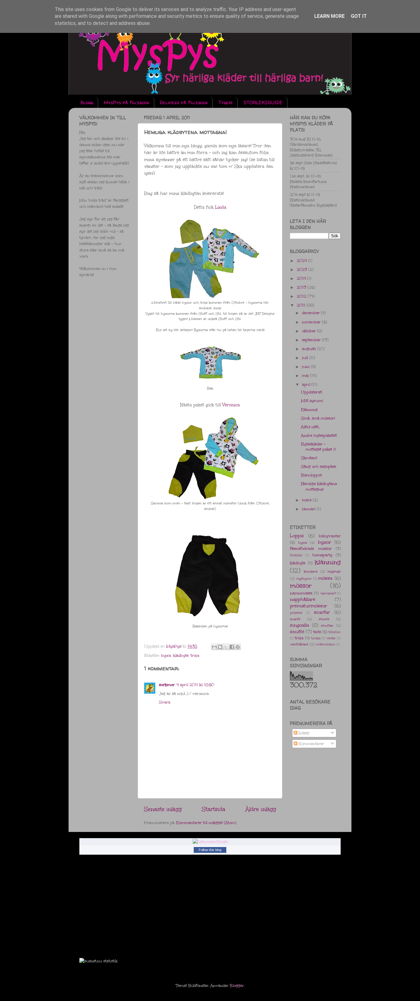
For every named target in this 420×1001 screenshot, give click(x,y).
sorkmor (167, 684)
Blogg (87, 102)
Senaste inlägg (163, 809)
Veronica (231, 405)
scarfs (295, 619)
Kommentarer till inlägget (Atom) (206, 822)
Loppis (297, 536)
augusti (309, 348)
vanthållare (299, 644)
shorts (324, 619)
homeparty (322, 555)
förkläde (296, 555)
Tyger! (226, 102)
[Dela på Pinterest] (238, 647)
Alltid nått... (310, 426)
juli (305, 357)
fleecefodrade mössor (311, 548)
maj (306, 375)
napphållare (302, 599)
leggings (334, 571)
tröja (195, 655)
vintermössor (325, 644)
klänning (328, 562)
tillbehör (334, 632)
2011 (302, 305)
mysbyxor (304, 579)
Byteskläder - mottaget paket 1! (318, 446)
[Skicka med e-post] (214, 647)
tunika (315, 638)
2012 (302, 296)
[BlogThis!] (220, 647)
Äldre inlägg (260, 809)
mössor (301, 585)
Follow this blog (210, 850)
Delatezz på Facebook (184, 102)
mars (307, 499)
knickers (311, 571)
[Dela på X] (226, 647)
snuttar (327, 625)
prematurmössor (308, 606)
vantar (331, 638)
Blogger (237, 985)
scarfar (322, 612)
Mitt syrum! (312, 400)
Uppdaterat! (311, 392)
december (311, 312)
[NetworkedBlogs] (210, 841)
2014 (302, 278)
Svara (164, 702)
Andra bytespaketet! (319, 435)
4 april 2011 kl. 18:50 (195, 684)
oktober (309, 330)
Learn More (329, 16)
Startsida (213, 809)
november (312, 322)
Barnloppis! (311, 475)
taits (317, 631)
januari (309, 508)
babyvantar (330, 535)
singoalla (299, 625)
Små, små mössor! (318, 418)
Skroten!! (309, 457)
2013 (302, 287)
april (306, 384)
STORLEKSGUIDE (263, 102)
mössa (325, 578)
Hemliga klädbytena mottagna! (319, 486)
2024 (302, 260)
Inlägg (303, 732)
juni (306, 366)
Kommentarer (310, 743)
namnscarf (328, 593)
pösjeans (296, 613)
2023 (302, 269)
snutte (297, 632)
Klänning (309, 409)
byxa (166, 655)
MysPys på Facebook (126, 102)
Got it (359, 16)
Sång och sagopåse (318, 466)
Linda (220, 207)
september (312, 339)
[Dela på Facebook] (232, 647)
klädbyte (180, 655)
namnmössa (301, 593)
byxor (324, 542)
